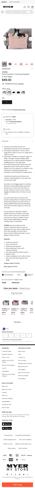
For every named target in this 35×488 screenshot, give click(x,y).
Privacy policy (12, 448)
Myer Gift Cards (6, 389)
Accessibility (21, 378)
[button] (14, 121)
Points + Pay (5, 357)
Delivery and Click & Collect (8, 361)
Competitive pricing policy (23, 435)
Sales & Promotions (24, 372)
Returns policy (8, 435)
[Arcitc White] (4, 92)
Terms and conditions (25, 439)
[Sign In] (24, 7)
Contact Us (21, 357)
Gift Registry (21, 369)
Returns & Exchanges (8, 365)
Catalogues (5, 371)
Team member (22, 448)
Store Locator (22, 360)
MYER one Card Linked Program (8, 375)
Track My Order (6, 351)
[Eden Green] (14, 92)
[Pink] (23, 92)
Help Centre (21, 351)
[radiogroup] (17, 102)
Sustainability (6, 401)
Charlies (5, 72)
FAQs (19, 354)
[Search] (32, 12)
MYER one (5, 386)
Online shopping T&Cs (9, 439)
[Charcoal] (18, 92)
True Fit (4, 368)
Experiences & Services (25, 363)
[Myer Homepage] (8, 8)
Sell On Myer (5, 407)
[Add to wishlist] (32, 69)
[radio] (7, 102)
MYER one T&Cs (8, 444)
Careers (4, 392)
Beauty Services (23, 366)
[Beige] (9, 92)
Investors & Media (7, 398)
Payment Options (7, 354)
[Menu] (2, 12)
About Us (4, 395)
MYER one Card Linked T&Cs (23, 444)
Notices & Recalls (23, 375)
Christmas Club (6, 404)
